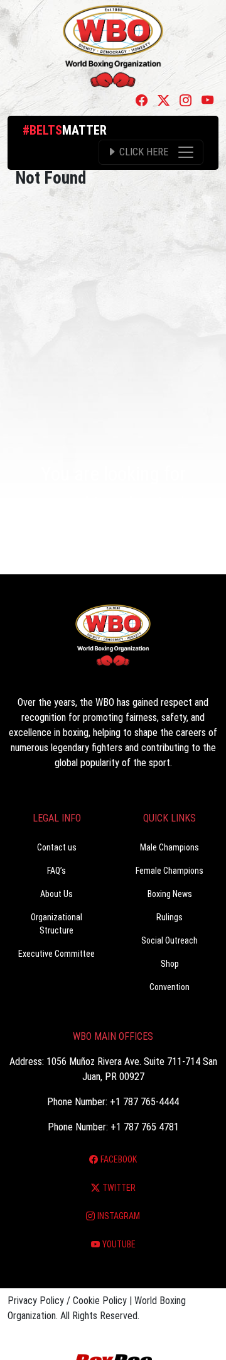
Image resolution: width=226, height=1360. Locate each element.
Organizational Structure (56, 923)
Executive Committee (56, 954)
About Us (56, 894)
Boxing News (170, 894)
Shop (170, 964)
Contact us (57, 847)
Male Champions (169, 847)
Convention (169, 987)
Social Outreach (169, 940)
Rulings (169, 917)
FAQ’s (56, 871)
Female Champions (169, 871)
